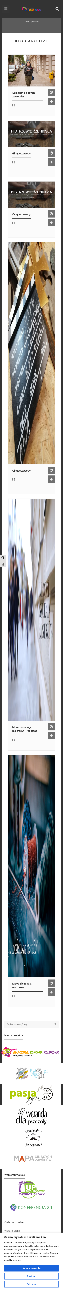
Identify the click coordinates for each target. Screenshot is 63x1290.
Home (26, 21)
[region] (31, 1261)
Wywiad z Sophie (12, 1231)
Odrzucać (31, 1284)
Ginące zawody (21, 153)
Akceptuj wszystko (32, 1268)
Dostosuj (31, 1276)
